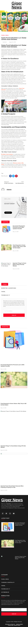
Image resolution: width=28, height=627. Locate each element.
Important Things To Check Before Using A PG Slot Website (19, 264)
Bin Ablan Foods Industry (7, 154)
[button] (2, 5)
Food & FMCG (5, 35)
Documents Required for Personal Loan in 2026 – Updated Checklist (19, 227)
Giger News (17, 5)
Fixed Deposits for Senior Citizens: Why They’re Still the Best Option (19, 246)
